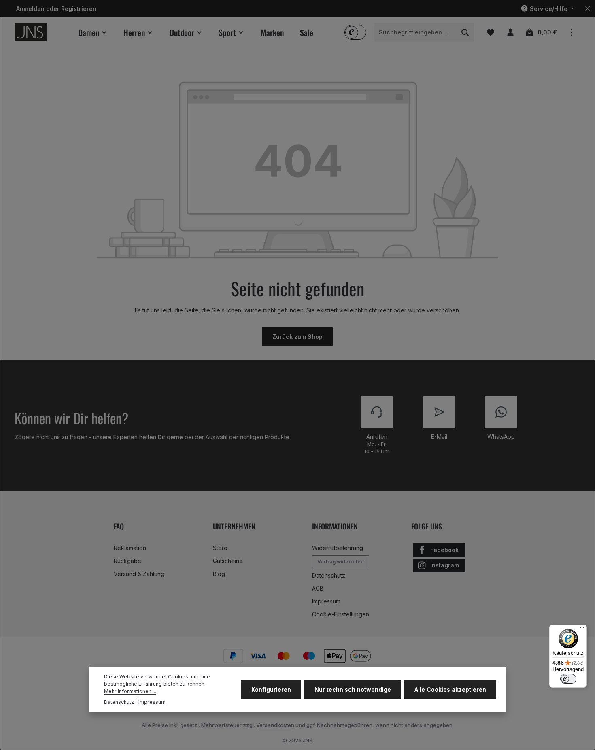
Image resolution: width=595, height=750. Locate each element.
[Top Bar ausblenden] (587, 9)
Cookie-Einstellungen (340, 614)
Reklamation (130, 547)
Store (220, 547)
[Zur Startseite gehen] (31, 32)
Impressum (326, 601)
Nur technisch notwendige (352, 689)
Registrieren (78, 8)
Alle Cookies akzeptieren (450, 689)
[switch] (568, 679)
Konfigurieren (271, 689)
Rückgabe (127, 560)
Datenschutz (328, 575)
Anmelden (30, 8)
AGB (317, 588)
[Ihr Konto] (510, 32)
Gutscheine (228, 560)
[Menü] (582, 629)
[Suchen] (465, 32)
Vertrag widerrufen (340, 562)
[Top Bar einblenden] (571, 32)
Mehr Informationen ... (130, 691)
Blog (219, 573)
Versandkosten (275, 725)
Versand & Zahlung (139, 573)
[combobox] (415, 32)
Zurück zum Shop (297, 336)
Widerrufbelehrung (337, 547)
